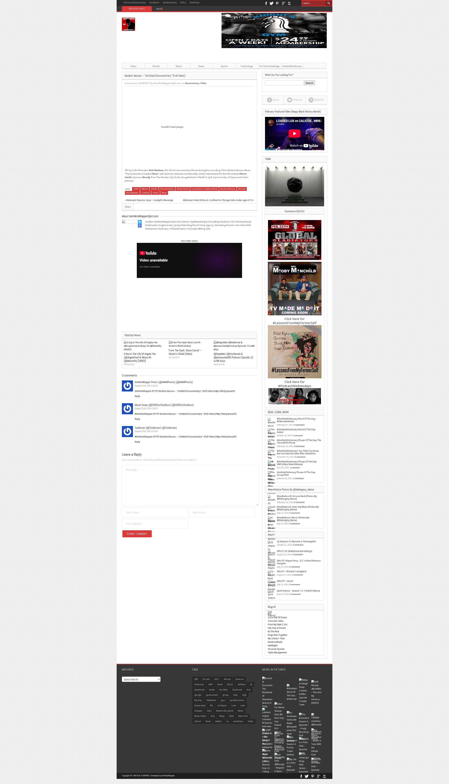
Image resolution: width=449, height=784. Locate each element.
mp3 (209, 710)
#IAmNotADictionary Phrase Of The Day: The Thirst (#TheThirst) (299, 441)
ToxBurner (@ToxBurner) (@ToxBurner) (156, 428)
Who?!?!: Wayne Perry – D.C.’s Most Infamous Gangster (299, 562)
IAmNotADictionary (292, 66)
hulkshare (211, 700)
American (199, 684)
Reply (137, 396)
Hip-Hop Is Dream (277, 627)
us (227, 721)
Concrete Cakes (275, 620)
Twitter (271, 3)
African (227, 679)
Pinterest (277, 3)
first (248, 689)
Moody (241, 188)
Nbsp (222, 716)
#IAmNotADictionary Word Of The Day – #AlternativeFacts (297, 420)
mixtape (198, 710)
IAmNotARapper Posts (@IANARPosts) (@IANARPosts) (164, 382)
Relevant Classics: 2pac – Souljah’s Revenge (149, 200)
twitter (218, 721)
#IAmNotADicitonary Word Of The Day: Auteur (296, 431)
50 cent (206, 679)
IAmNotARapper (168, 775)
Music (179, 66)
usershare (238, 721)
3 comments (131, 83)
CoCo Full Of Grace (277, 617)
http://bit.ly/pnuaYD (224, 391)
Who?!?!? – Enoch (285, 581)
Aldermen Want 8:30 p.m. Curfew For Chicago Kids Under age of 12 (218, 200)
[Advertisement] (259, 72)
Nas (213, 716)
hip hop (198, 700)
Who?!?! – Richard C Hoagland (291, 571)
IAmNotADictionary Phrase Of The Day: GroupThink (296, 473)
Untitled (146, 192)
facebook (237, 689)
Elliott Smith (182, 188)
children (241, 684)
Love (233, 705)
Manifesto (195, 2)
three (208, 721)
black (220, 684)
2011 (216, 679)
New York (243, 716)
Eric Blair (223, 689)
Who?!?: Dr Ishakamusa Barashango (294, 551)
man (243, 705)
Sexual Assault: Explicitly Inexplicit (172, 8)
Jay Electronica (237, 700)
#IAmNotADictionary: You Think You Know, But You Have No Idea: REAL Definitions (298, 452)
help (235, 694)
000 (196, 679)
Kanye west (199, 705)
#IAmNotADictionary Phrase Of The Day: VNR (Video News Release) (297, 463)
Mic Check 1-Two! (276, 638)
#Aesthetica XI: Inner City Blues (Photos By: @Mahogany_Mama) (298, 508)
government (212, 694)
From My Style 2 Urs (277, 624)
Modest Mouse (227, 188)
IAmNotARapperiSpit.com (167, 83)
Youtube (289, 3)
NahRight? (273, 645)
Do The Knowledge (270, 66)
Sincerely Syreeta (276, 648)
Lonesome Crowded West (204, 188)
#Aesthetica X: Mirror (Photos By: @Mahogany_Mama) (293, 519)
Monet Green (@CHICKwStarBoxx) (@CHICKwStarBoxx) (164, 405)
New (231, 716)
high (244, 694)
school (197, 721)
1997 (135, 188)
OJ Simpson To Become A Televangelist (296, 541)
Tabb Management (277, 652)
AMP (210, 684)
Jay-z (223, 700)
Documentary (167, 188)
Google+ (283, 3)
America (239, 679)
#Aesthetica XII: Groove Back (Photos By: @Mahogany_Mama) (297, 497)
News (202, 66)
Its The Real (273, 631)
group (226, 694)
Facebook (266, 3)
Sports (224, 66)
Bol (269, 613)
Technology (247, 66)
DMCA (183, 2)
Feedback (154, 2)
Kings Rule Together (277, 634)
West (164, 192)
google (197, 694)
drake (212, 689)
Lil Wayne (222, 705)
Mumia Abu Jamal (224, 710)
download (199, 689)
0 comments (299, 425)
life (211, 705)
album (145, 188)
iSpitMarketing (170, 2)
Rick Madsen (132, 192)
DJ (251, 684)
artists (154, 188)
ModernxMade (275, 641)
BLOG (230, 684)
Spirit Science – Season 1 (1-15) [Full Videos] (298, 590)
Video (133, 66)
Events (156, 66)
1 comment (298, 435)
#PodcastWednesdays (135, 2)
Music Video (200, 716)
